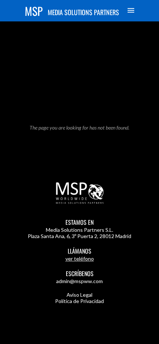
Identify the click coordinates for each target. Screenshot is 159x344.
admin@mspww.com (79, 281)
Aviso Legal (79, 295)
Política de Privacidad (79, 301)
